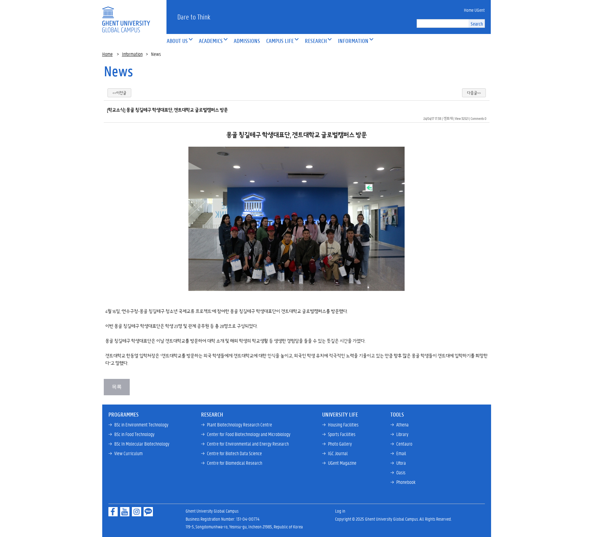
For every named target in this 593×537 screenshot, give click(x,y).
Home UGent (474, 10)
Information (132, 54)
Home (107, 54)
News (118, 71)
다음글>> (474, 92)
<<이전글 (119, 92)
